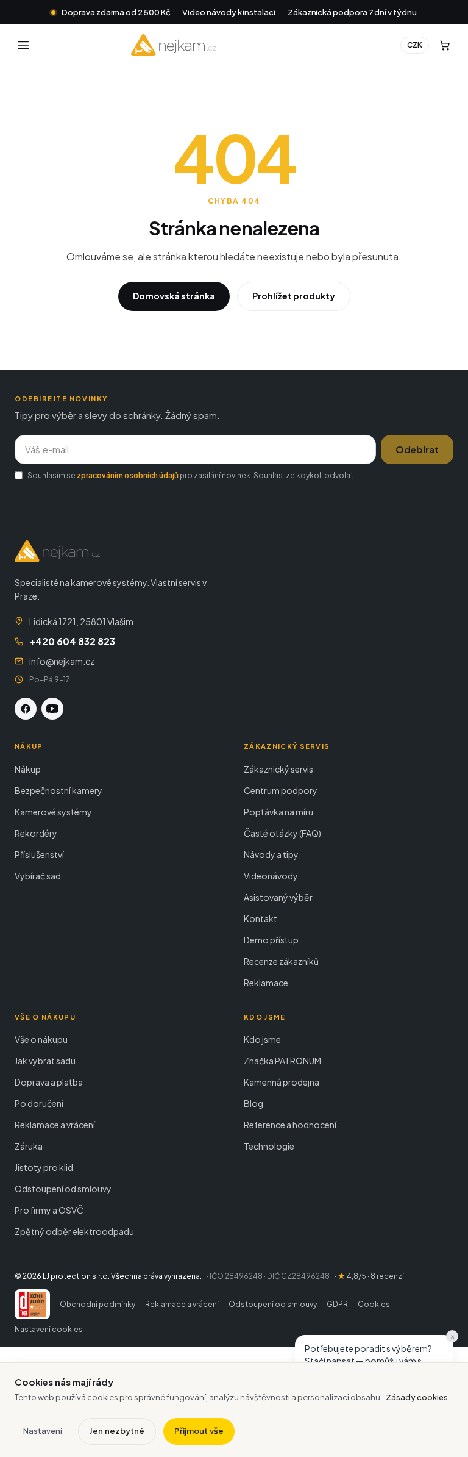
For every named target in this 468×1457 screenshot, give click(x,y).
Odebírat (417, 449)
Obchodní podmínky (97, 1304)
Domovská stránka (174, 295)
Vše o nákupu (41, 1039)
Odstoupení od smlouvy (63, 1188)
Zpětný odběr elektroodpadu (74, 1231)
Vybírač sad (38, 875)
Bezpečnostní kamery (58, 790)
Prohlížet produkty (293, 295)
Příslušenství (39, 854)
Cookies (374, 1304)
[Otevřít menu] (23, 45)
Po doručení (39, 1103)
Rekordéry (36, 833)
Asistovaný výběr (278, 897)
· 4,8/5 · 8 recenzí (369, 1276)
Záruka (29, 1145)
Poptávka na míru (278, 811)
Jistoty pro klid (44, 1167)
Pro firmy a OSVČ (49, 1210)
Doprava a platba (49, 1081)
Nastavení (42, 1431)
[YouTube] (52, 709)
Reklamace (266, 982)
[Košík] (444, 45)
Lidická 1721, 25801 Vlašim (81, 621)
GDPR (337, 1304)
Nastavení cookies (49, 1329)
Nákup (28, 769)
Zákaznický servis (278, 769)
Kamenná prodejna (281, 1081)
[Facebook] (26, 709)
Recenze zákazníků (281, 961)
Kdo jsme (262, 1039)
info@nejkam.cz (61, 661)
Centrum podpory (280, 790)
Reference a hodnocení (290, 1124)
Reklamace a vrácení (55, 1124)
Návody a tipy (271, 854)
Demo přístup (271, 939)
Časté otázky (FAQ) (282, 833)
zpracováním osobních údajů (128, 475)
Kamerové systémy (53, 811)
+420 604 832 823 (72, 641)
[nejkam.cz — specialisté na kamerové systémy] (173, 45)
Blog (253, 1103)
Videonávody (271, 875)
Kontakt (260, 918)
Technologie (269, 1145)
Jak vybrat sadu (45, 1060)
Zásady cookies (417, 1397)
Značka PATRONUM (282, 1060)
